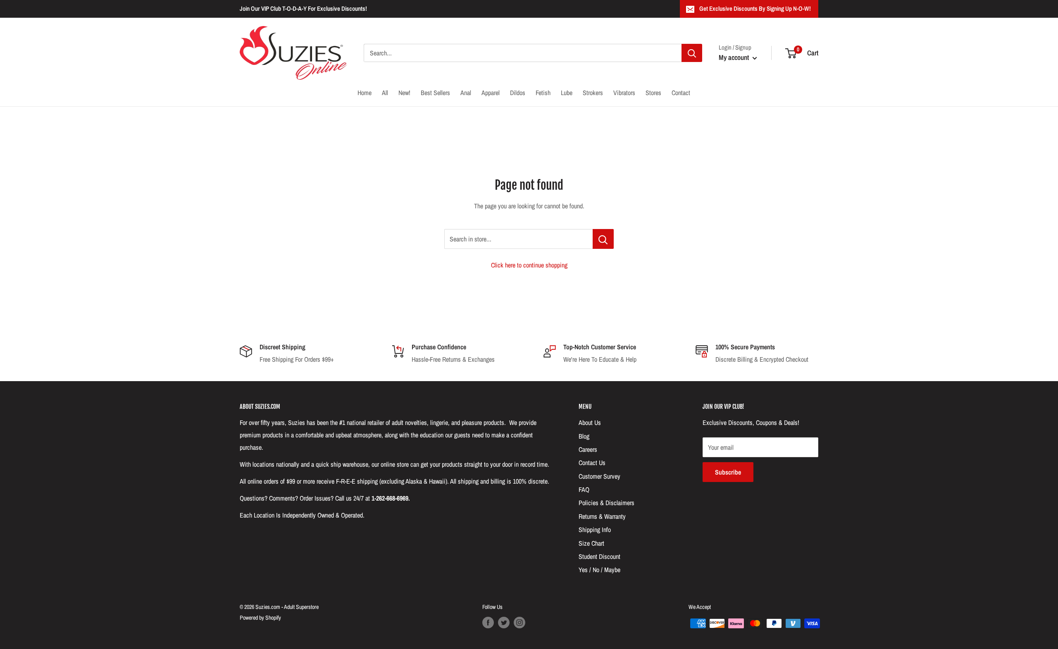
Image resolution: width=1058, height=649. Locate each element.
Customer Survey (599, 476)
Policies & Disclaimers (606, 502)
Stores (653, 92)
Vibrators (624, 92)
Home (364, 92)
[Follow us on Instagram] (519, 622)
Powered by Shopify (260, 617)
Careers (588, 449)
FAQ (584, 489)
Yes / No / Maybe (599, 569)
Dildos (517, 92)
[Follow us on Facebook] (488, 622)
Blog (584, 436)
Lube (566, 92)
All (385, 92)
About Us (590, 422)
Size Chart (591, 543)
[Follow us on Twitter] (504, 622)
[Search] (692, 53)
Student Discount (599, 556)
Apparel (490, 92)
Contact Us (592, 462)
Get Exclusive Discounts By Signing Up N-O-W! (755, 8)
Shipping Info (595, 529)
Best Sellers (435, 92)
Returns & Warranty (602, 516)
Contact (681, 92)
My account (735, 57)
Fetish (543, 92)
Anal (465, 92)
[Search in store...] (603, 239)
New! (404, 92)
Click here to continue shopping (529, 265)
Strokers (593, 92)
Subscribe (728, 472)
